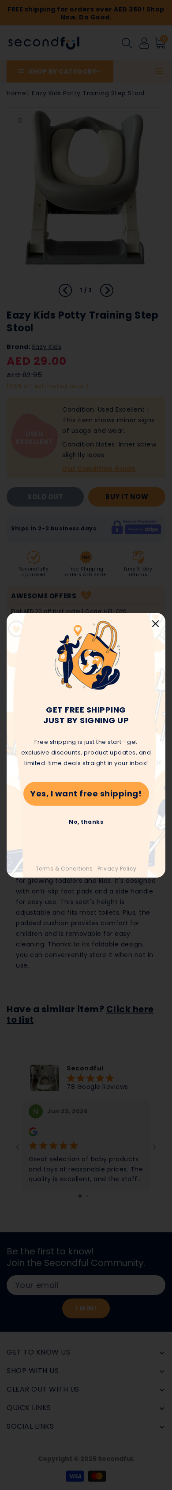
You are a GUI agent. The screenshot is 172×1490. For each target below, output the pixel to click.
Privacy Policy (117, 868)
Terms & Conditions (64, 868)
